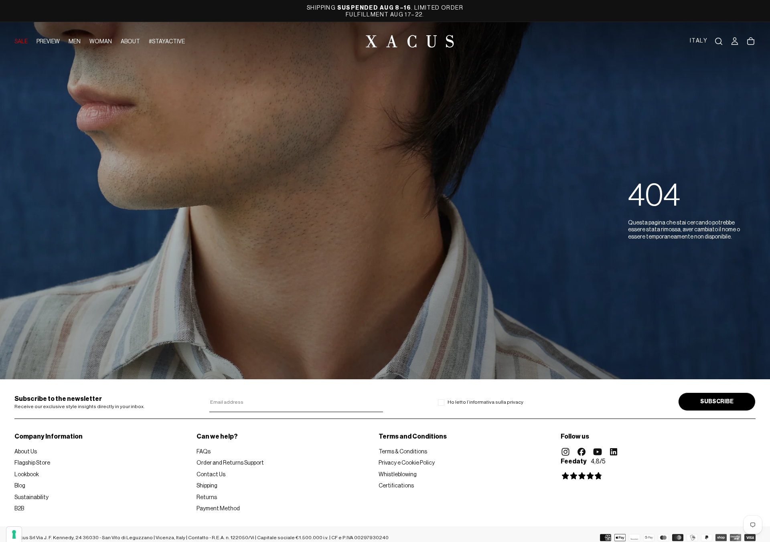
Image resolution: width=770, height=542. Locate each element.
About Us (25, 452)
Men (75, 41)
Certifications (396, 486)
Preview (48, 41)
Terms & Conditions (403, 452)
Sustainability (31, 497)
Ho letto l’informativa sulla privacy (485, 402)
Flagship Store (32, 463)
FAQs (204, 452)
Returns (207, 497)
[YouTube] (597, 452)
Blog (19, 486)
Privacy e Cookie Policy (407, 463)
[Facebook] (581, 452)
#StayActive (167, 41)
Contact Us (211, 474)
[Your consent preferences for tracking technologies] (14, 534)
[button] (698, 41)
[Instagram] (565, 452)
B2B (19, 509)
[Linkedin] (613, 452)
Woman (100, 41)
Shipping (207, 486)
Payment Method (218, 509)
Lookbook (26, 474)
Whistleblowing (398, 474)
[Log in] (735, 41)
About (130, 41)
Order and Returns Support (230, 463)
